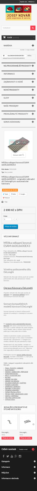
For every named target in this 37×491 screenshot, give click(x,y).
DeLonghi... (5, 432)
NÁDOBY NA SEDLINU (12, 381)
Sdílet (14, 194)
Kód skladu (5, 169)
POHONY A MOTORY (11, 385)
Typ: (3, 172)
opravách (6, 294)
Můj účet (5, 472)
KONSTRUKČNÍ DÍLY (11, 373)
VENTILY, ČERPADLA (11, 396)
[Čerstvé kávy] (18, 12)
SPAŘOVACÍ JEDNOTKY (12, 386)
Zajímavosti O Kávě (13, 82)
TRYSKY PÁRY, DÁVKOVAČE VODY (16, 394)
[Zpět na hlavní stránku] (4, 55)
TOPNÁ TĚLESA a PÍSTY (13, 392)
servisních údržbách (19, 294)
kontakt (22, 50)
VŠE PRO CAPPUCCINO (12, 398)
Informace (9, 74)
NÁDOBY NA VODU (11, 379)
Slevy (6, 98)
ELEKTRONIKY (10, 370)
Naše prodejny (11, 106)
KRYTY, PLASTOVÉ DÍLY (13, 375)
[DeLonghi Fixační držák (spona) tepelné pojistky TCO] (27, 422)
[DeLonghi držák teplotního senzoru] (9, 422)
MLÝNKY (8, 377)
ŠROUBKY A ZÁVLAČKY (12, 388)
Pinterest (7, 198)
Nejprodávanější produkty (17, 66)
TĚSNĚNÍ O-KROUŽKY (12, 390)
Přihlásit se (31, 1)
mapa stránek (30, 50)
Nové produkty (11, 90)
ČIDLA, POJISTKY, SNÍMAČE (14, 368)
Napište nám (23, 1)
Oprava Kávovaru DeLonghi (18, 287)
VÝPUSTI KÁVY (10, 399)
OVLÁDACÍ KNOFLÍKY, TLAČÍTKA (15, 383)
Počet (5, 216)
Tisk (6, 202)
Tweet (6, 194)
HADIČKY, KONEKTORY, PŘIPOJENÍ (16, 372)
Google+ (22, 194)
